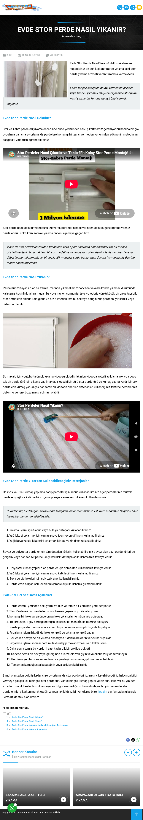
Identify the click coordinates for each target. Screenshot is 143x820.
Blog (78, 36)
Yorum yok (56, 55)
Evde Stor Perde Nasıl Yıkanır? (27, 721)
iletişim (102, 691)
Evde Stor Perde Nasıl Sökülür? (28, 717)
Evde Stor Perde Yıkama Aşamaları (29, 729)
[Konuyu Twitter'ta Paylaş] (133, 740)
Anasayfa (68, 36)
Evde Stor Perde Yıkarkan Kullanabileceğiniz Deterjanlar (40, 725)
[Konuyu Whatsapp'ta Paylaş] (138, 740)
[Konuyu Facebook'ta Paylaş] (128, 740)
